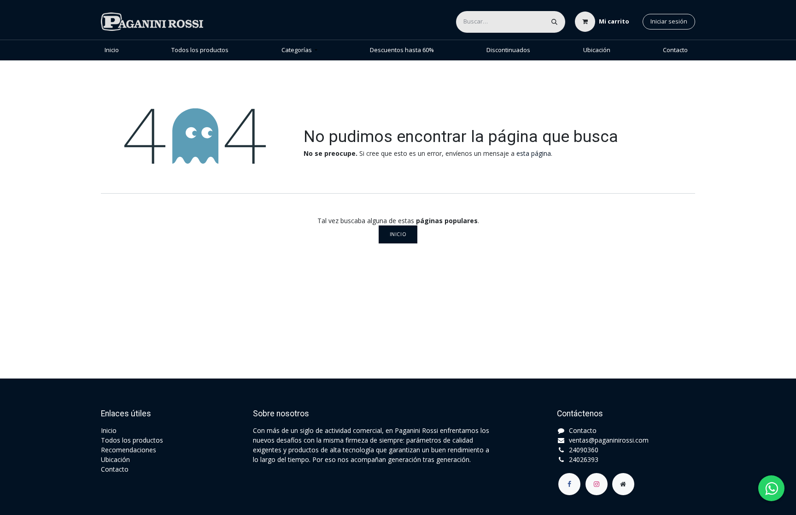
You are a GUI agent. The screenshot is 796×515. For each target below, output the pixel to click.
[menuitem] (112, 50)
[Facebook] (569, 484)
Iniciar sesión (668, 21)
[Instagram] (596, 484)
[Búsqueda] (554, 22)
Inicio (398, 234)
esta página (533, 153)
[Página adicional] (623, 484)
